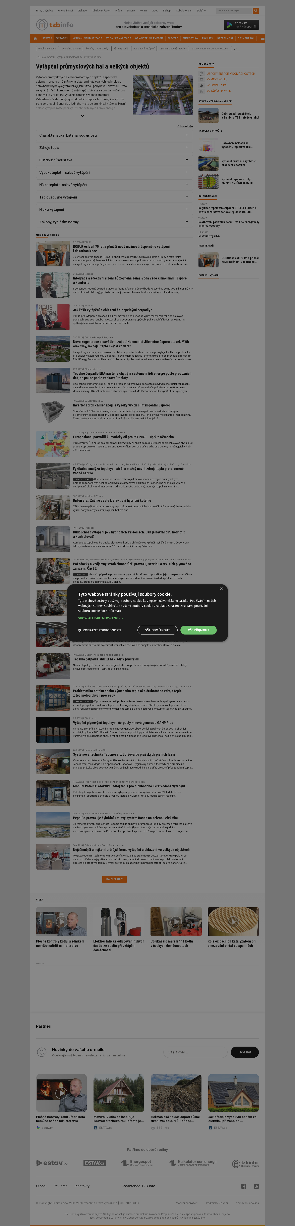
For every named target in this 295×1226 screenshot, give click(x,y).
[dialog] (147, 613)
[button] (147, 618)
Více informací (111, 611)
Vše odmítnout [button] (157, 630)
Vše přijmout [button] (198, 630)
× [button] (221, 588)
